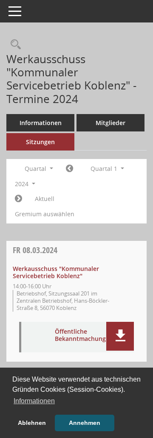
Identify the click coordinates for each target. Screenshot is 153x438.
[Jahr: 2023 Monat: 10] (69, 168)
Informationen (41, 123)
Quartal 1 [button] (105, 169)
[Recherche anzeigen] (13, 45)
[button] (120, 336)
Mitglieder (110, 123)
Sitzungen (40, 142)
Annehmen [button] (84, 422)
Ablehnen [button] (32, 422)
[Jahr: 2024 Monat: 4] (18, 198)
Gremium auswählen (44, 214)
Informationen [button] (34, 401)
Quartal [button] (36, 169)
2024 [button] (22, 184)
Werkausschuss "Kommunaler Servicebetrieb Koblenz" (56, 272)
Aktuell (44, 199)
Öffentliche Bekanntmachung (80, 335)
